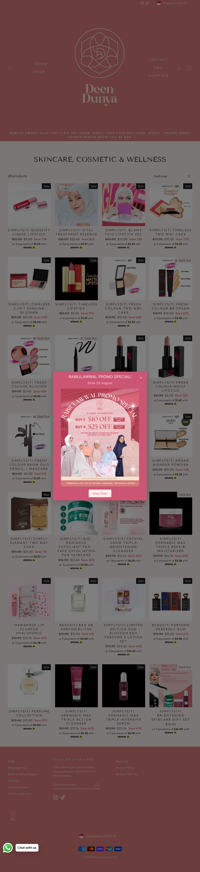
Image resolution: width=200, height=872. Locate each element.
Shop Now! (100, 493)
